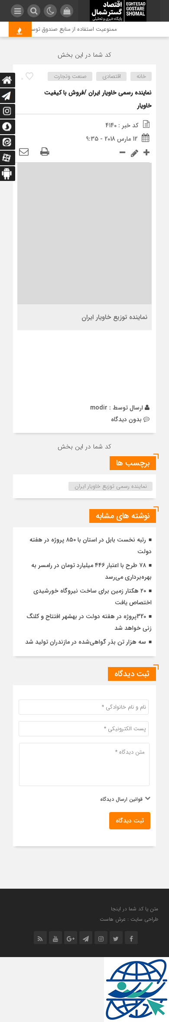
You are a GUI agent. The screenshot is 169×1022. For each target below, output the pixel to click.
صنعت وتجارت (70, 76)
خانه (141, 76)
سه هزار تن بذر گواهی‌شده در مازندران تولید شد (85, 642)
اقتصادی (111, 76)
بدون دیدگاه (126, 419)
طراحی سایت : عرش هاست (129, 919)
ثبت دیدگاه (130, 820)
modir (98, 408)
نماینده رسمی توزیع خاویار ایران (111, 486)
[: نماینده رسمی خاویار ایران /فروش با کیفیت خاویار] (23, 152)
